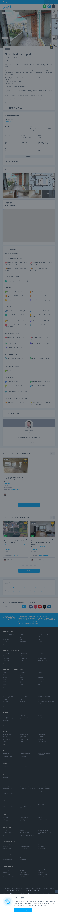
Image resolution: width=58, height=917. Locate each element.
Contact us (5, 893)
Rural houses (19, 893)
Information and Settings (40, 910)
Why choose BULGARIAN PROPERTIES (28, 890)
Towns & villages (46, 893)
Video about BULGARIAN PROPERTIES (11, 890)
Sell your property (27, 893)
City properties (12, 893)
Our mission (40, 890)
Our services (47, 890)
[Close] (56, 891)
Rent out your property (36, 893)
